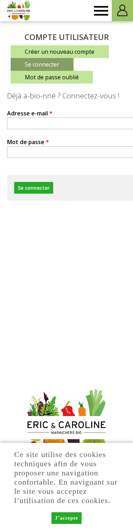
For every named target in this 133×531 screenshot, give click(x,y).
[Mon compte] (122, 10)
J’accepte (66, 518)
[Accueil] (19, 10)
